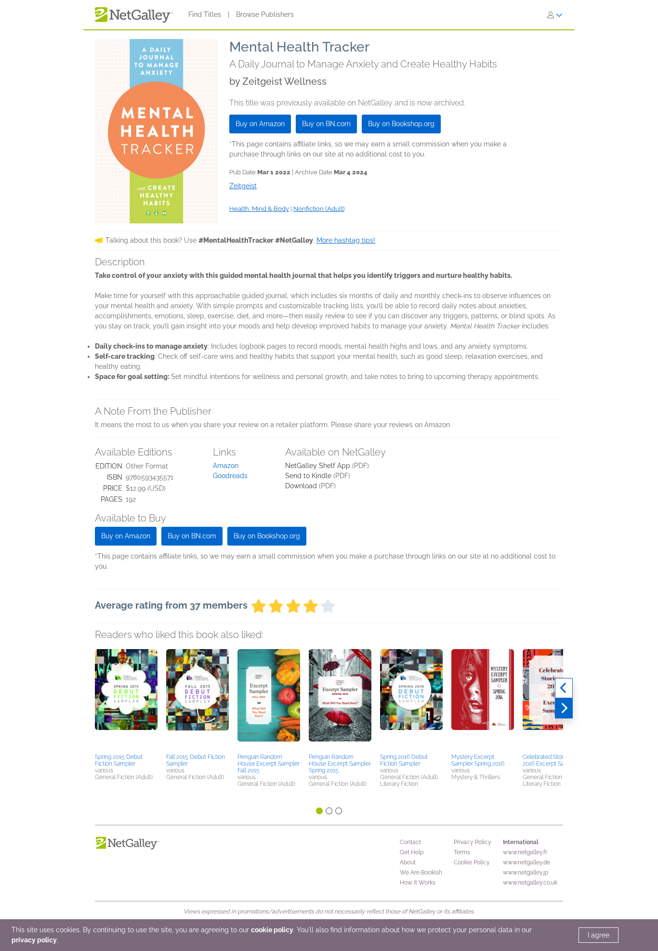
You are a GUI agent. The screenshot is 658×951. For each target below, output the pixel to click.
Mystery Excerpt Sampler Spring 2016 (477, 760)
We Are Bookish (421, 872)
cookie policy (272, 930)
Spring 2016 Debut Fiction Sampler (404, 760)
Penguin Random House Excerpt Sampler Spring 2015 (340, 764)
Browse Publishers (265, 14)
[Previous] (564, 688)
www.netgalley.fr (525, 852)
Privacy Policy (472, 842)
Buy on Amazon (260, 124)
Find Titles (204, 14)
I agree (598, 935)
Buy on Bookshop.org (401, 124)
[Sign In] (555, 15)
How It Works (417, 882)
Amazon (225, 465)
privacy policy (34, 940)
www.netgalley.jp (525, 872)
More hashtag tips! (345, 240)
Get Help (411, 852)
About (408, 862)
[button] (126, 699)
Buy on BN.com (326, 124)
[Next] (564, 708)
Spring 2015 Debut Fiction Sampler (119, 760)
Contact (410, 842)
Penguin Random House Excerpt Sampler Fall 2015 (268, 764)
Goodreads (230, 476)
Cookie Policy (472, 862)
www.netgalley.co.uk (530, 882)
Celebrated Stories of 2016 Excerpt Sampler (551, 760)
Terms (462, 852)
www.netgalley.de (526, 862)
